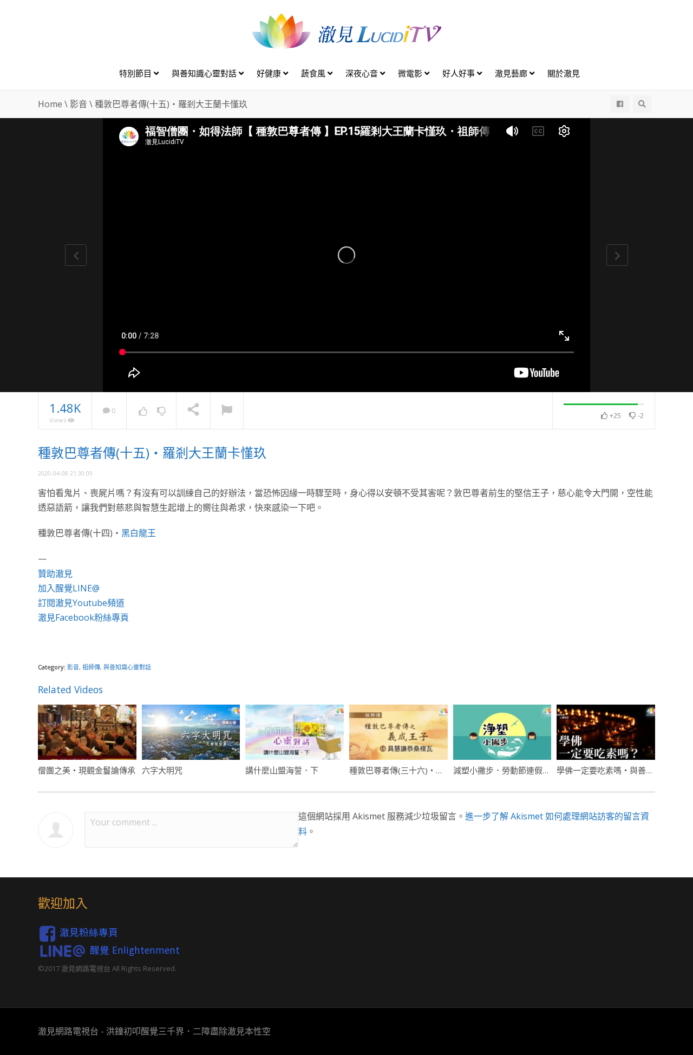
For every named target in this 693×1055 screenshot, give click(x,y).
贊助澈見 (55, 573)
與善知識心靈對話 (205, 73)
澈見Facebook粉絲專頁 (83, 617)
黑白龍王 (138, 533)
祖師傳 (91, 667)
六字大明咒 (162, 770)
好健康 (270, 73)
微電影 (411, 73)
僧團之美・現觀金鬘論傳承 (86, 770)
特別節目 (136, 73)
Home (50, 104)
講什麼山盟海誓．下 (281, 770)
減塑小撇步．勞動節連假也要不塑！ (518, 770)
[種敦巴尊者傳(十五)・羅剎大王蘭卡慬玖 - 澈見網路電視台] (346, 30)
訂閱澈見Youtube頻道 (81, 603)
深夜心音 (362, 73)
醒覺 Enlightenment (135, 949)
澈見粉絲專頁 (89, 932)
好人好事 (459, 73)
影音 (78, 104)
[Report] (226, 411)
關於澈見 (563, 73)
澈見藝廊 (512, 73)
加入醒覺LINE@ (69, 588)
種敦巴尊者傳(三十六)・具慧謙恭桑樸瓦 (421, 770)
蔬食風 (314, 73)
